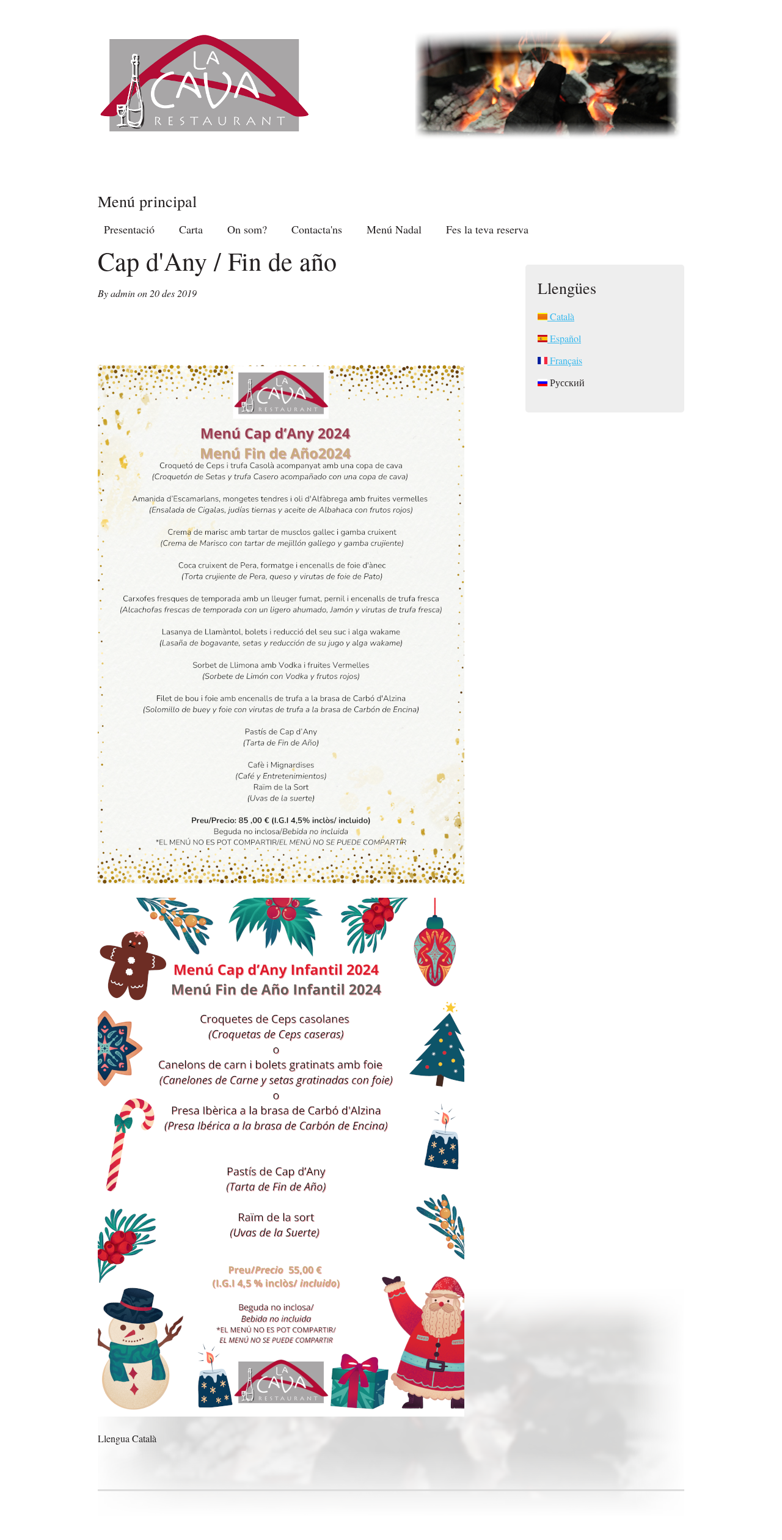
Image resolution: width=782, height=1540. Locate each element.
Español (564, 338)
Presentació (129, 229)
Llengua (115, 1438)
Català (560, 316)
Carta (191, 229)
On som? (247, 229)
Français (564, 360)
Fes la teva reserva (487, 229)
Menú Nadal (394, 229)
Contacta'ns (316, 229)
